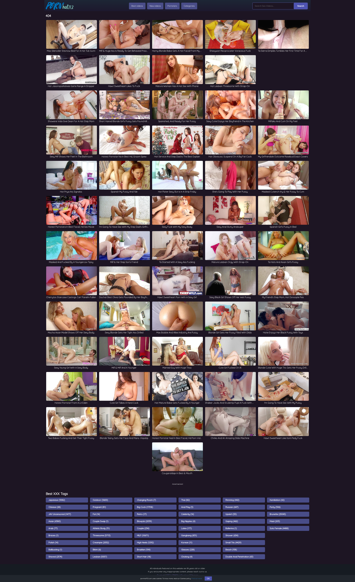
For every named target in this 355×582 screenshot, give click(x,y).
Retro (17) (142, 514)
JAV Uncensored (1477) (60, 514)
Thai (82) (185, 500)
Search (300, 6)
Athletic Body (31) (101, 528)
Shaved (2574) (55, 556)
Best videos (137, 6)
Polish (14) (53, 542)
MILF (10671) (143, 535)
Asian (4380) (55, 521)
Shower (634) (231, 535)
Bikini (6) (97, 549)
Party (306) (275, 507)
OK (208, 578)
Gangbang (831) (189, 535)
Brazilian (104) (143, 549)
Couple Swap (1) (100, 521)
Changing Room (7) (146, 500)
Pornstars (172, 6)
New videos (155, 6)
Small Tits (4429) (233, 542)
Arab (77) (53, 528)
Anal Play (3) (187, 507)
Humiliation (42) (277, 500)
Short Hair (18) (144, 556)
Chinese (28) (55, 507)
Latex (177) (186, 528)
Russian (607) (232, 507)
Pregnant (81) (99, 507)
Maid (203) (275, 521)
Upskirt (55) (231, 514)
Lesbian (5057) (100, 556)
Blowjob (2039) (144, 521)
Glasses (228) (188, 549)
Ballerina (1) (231, 528)
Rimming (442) (232, 500)
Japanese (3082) (57, 500)
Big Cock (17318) (145, 507)
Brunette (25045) (278, 514)
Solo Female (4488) (279, 528)
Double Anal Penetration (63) (239, 556)
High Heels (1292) (145, 542)
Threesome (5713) (102, 535)
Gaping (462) (231, 521)
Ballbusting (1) (55, 549)
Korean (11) (186, 542)
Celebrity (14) (187, 514)
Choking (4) (186, 556)
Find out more (197, 578)
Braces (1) (54, 535)
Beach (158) (231, 549)
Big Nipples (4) (188, 521)
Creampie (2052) (101, 542)
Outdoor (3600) (100, 500)
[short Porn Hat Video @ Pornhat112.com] (59, 6)
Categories (189, 6)
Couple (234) (143, 528)
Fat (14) (96, 514)
